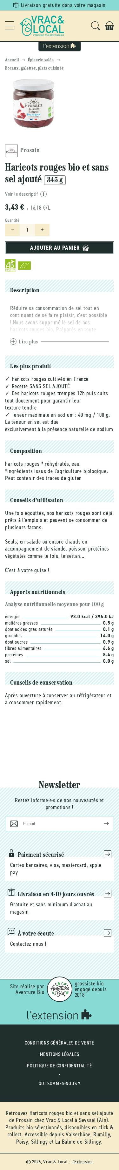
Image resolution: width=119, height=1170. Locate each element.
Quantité (12, 220)
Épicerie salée (41, 60)
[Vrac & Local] (42, 26)
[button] (9, 25)
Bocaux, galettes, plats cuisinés (34, 68)
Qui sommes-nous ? (60, 1083)
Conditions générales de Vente (59, 1042)
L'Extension (82, 1161)
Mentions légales (59, 1054)
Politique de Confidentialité (59, 1065)
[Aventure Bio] (59, 989)
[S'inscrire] (101, 823)
